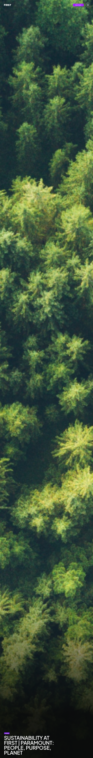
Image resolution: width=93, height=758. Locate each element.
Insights (7, 733)
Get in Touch (78, 5)
